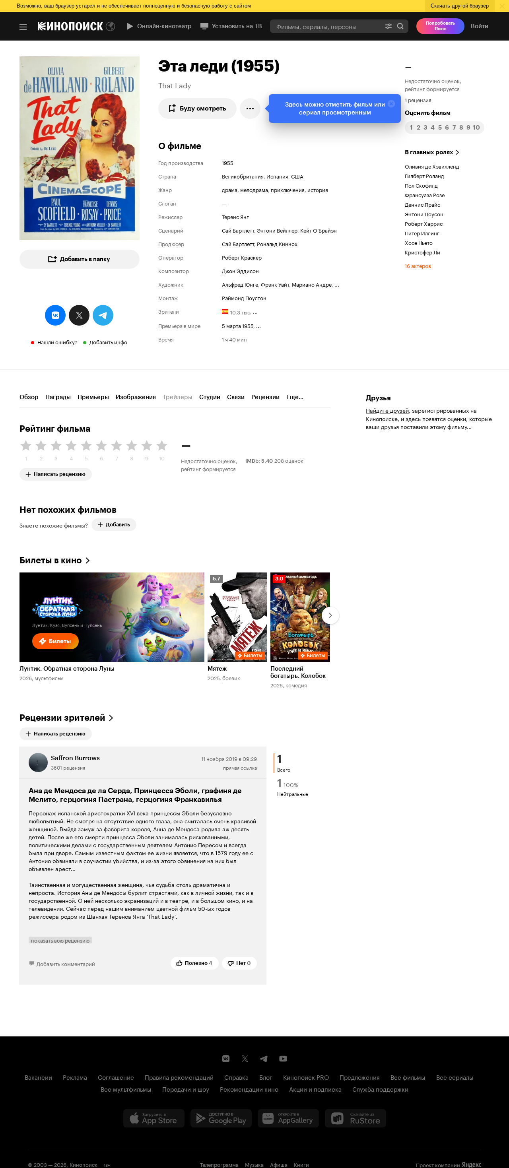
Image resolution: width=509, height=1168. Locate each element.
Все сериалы (455, 1076)
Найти (400, 26)
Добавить (118, 525)
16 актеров (418, 265)
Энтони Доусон (424, 213)
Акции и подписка (315, 1088)
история (317, 189)
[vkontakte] (55, 315)
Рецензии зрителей (62, 717)
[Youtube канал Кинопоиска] (283, 1058)
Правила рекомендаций (179, 1076)
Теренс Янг (235, 216)
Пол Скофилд (421, 185)
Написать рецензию (59, 472)
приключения (288, 189)
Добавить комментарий (66, 963)
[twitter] (79, 315)
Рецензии (265, 397)
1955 (227, 162)
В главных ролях (429, 152)
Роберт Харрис (424, 223)
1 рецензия (418, 99)
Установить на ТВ (237, 26)
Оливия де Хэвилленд (432, 166)
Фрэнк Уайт (275, 284)
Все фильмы (407, 1076)
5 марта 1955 (237, 325)
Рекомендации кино (249, 1088)
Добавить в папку (85, 259)
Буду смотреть (203, 108)
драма (229, 189)
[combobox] (325, 26)
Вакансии (38, 1076)
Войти (479, 26)
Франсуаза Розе (425, 194)
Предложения (360, 1076)
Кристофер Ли (422, 252)
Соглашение (116, 1076)
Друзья (378, 398)
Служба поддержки (380, 1088)
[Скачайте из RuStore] (355, 1118)
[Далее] (330, 615)
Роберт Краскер (242, 257)
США (297, 176)
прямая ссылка (240, 767)
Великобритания (243, 176)
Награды (58, 397)
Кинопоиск (83, 1164)
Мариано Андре (312, 284)
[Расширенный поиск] (388, 26)
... (336, 284)
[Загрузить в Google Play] (221, 1118)
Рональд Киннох (277, 243)
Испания (277, 176)
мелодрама (254, 189)
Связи (236, 397)
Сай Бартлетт (238, 230)
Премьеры (93, 397)
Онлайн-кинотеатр (164, 26)
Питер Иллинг (422, 233)
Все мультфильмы (126, 1088)
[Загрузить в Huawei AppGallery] (288, 1118)
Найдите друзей (387, 410)
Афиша (279, 1164)
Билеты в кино (50, 560)
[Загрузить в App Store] (154, 1118)
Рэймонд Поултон (244, 297)
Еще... (294, 397)
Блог (265, 1076)
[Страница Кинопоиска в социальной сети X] (245, 1058)
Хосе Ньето (419, 242)
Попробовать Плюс (440, 26)
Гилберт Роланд (424, 175)
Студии (209, 397)
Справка (236, 1076)
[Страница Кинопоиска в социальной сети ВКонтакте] (226, 1058)
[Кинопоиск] (70, 26)
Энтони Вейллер (277, 230)
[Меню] (23, 27)
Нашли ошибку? (57, 341)
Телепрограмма (219, 1164)
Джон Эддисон (240, 270)
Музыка (254, 1164)
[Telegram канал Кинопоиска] (264, 1058)
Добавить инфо (108, 341)
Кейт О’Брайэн (318, 230)
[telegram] (103, 315)
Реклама (75, 1076)
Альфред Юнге (240, 284)
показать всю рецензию (60, 940)
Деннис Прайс (422, 204)
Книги (301, 1164)
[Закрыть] (391, 104)
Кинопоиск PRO (306, 1076)
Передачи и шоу (185, 1088)
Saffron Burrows (75, 758)
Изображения (136, 397)
